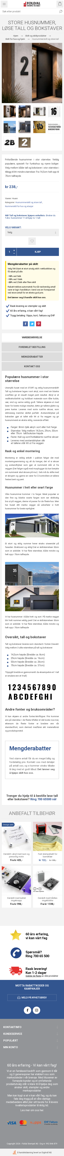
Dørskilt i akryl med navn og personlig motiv (16, 855)
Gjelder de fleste (33, 976)
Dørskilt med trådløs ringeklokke (47, 899)
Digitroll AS (47, 1152)
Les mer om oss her (31, 1110)
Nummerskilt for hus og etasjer (19, 206)
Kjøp (38, 252)
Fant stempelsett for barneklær (47, 855)
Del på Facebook (25, 323)
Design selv (8, 825)
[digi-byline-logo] (15, 1152)
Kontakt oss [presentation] (32, 366)
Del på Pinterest (38, 323)
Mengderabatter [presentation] (32, 356)
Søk (60, 11)
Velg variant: (13, 227)
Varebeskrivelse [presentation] (32, 337)
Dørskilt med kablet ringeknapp (16, 899)
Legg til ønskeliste (32, 241)
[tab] (32, 337)
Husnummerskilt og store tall (28, 202)
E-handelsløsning (25, 1152)
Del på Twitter (32, 323)
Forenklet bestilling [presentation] (32, 347)
